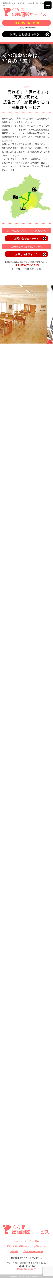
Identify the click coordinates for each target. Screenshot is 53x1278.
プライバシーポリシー (33, 1251)
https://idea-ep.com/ (26, 1268)
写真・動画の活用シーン (18, 1246)
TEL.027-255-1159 (26, 23)
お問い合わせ (40, 1246)
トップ (17, 1241)
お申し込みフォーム (26, 254)
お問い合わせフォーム (26, 238)
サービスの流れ (32, 1241)
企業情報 (14, 1251)
